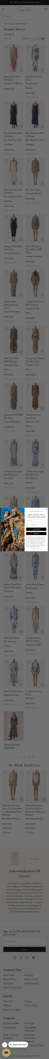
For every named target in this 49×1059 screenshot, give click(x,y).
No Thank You (36, 533)
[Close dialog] (46, 509)
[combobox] (28, 524)
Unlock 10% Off (36, 529)
